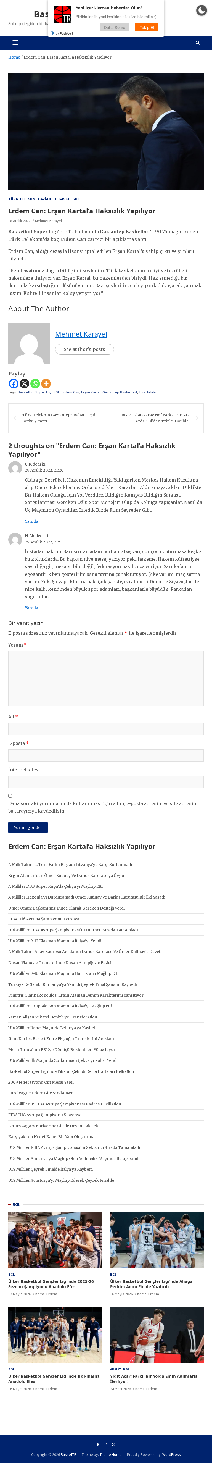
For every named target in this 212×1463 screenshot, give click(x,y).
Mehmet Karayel (48, 220)
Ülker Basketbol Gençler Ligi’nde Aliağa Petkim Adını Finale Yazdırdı (151, 1283)
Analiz (115, 1369)
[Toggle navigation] (15, 43)
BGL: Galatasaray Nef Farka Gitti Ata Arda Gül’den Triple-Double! (155, 418)
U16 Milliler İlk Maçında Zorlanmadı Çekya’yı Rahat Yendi (63, 1060)
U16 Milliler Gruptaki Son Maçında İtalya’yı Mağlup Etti (60, 1006)
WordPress (171, 1454)
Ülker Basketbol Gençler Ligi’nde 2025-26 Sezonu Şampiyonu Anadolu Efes (51, 1283)
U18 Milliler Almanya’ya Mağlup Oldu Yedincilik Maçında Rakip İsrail (73, 1158)
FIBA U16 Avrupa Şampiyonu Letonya (43, 918)
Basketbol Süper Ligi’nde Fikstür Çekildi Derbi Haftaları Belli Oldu (71, 1071)
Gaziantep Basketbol (59, 198)
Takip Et (147, 27)
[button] (201, 10)
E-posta (18, 743)
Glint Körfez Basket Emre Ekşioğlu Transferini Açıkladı (61, 1038)
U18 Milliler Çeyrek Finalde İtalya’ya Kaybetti (50, 1169)
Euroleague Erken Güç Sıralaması (40, 1093)
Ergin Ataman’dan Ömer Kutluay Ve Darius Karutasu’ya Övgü (66, 875)
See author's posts (84, 349)
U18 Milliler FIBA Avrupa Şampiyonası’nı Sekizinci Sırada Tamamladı (74, 1147)
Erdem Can (70, 392)
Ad (13, 716)
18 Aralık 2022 (19, 220)
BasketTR (68, 1454)
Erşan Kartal (90, 392)
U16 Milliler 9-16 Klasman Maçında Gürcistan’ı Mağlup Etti (63, 973)
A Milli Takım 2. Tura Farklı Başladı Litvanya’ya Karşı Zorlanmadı (70, 864)
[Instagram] (105, 1444)
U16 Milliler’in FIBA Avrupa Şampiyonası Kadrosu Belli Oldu (64, 1104)
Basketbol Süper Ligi (35, 392)
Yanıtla (31, 521)
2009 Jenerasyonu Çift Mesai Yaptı (41, 1082)
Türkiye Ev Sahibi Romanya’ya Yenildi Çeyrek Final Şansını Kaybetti (72, 984)
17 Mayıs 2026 (19, 1293)
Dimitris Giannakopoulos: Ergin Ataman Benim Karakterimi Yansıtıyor (76, 995)
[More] (46, 383)
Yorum (17, 645)
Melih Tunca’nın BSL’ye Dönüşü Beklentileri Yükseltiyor (61, 1049)
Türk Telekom (22, 198)
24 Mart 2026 (120, 1388)
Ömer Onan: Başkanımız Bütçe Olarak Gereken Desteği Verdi (66, 908)
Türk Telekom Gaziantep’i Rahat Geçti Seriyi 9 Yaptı (58, 418)
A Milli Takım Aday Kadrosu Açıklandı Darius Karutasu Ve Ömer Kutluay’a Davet (84, 951)
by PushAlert (64, 33)
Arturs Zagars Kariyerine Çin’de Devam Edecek (53, 1125)
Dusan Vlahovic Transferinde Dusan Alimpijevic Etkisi (59, 962)
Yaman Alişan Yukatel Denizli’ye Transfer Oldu (52, 1017)
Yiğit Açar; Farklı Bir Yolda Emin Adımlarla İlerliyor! (154, 1378)
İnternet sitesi (24, 770)
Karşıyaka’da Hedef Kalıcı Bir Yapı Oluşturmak (52, 1136)
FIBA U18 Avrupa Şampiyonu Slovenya (44, 1114)
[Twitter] (113, 1444)
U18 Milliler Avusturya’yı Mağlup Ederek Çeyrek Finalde (61, 1180)
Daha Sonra (114, 27)
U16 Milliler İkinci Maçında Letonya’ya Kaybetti (53, 1027)
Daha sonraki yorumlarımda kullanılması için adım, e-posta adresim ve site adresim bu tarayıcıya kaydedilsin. (103, 807)
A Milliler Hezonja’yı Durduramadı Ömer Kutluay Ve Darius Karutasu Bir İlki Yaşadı (86, 897)
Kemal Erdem (46, 1293)
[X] (24, 383)
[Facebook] (13, 383)
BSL (57, 392)
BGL (16, 1205)
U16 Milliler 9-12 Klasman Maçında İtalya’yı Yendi (54, 940)
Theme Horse (111, 1454)
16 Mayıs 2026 (121, 1293)
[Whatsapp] (35, 383)
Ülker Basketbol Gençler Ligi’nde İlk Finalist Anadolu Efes (54, 1378)
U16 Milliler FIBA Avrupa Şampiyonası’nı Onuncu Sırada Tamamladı (73, 930)
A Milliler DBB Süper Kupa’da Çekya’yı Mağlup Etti (55, 886)
